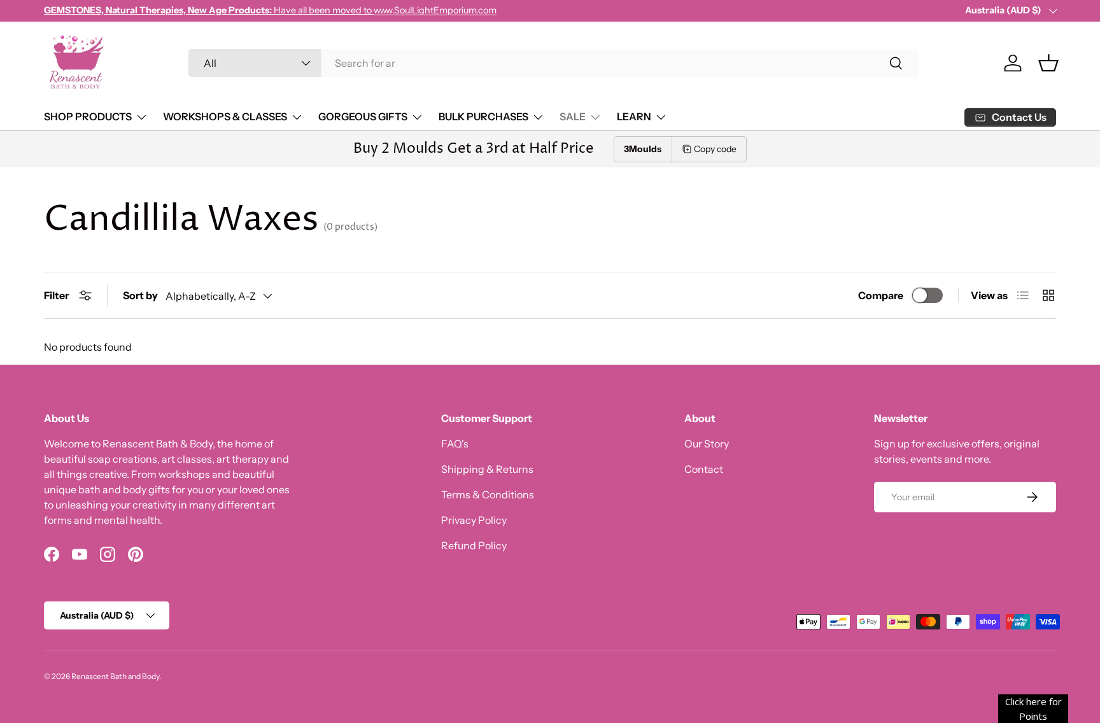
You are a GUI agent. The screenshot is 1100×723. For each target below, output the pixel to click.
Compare (880, 295)
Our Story (706, 443)
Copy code (715, 149)
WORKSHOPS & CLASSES (225, 116)
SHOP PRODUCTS (88, 116)
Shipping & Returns (487, 469)
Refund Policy (474, 545)
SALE (573, 116)
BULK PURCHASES (483, 116)
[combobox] (553, 63)
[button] (1048, 63)
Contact (703, 469)
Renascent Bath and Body (115, 676)
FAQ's (455, 443)
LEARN (634, 116)
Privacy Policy (474, 520)
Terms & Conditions (487, 494)
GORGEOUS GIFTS (362, 116)
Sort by (140, 295)
